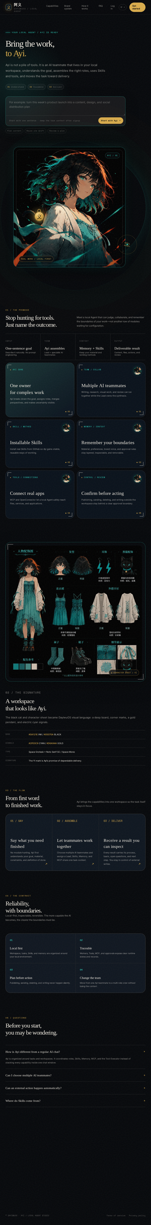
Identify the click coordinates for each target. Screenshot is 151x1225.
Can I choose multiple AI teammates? (29, 1075)
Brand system (68, 7)
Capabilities (52, 6)
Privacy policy (137, 1215)
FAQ (101, 6)
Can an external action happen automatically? (34, 1088)
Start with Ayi (111, 120)
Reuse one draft (35, 130)
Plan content (14, 130)
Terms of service (116, 1215)
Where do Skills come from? (23, 1100)
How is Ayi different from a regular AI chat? (33, 1051)
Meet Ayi (26, 1196)
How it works (85, 7)
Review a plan (57, 130)
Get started (136, 7)
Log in (113, 7)
